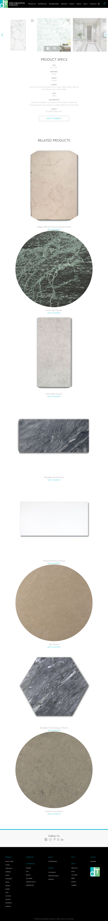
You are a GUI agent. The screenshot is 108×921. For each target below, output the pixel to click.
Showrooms (54, 4)
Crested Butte (30, 882)
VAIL (27, 871)
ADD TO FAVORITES (54, 229)
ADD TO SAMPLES (54, 118)
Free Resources (53, 876)
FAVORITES (8, 903)
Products (32, 4)
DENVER (28, 868)
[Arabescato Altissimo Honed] (18, 35)
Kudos (71, 4)
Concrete (8, 879)
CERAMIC (8, 872)
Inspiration (42, 4)
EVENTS (73, 882)
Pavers (7, 889)
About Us (74, 868)
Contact (93, 4)
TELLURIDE (29, 878)
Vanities (8, 899)
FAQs (73, 871)
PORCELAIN (8, 868)
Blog (85, 4)
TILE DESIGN (52, 872)
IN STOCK (8, 896)
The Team (74, 875)
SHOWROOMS (30, 864)
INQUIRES (93, 861)
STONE (7, 865)
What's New (9, 861)
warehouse (30, 885)
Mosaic (7, 885)
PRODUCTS (8, 857)
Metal (7, 882)
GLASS (7, 875)
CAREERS (74, 885)
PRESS (73, 878)
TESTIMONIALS (52, 861)
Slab (6, 892)
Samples (8, 906)
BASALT (28, 875)
